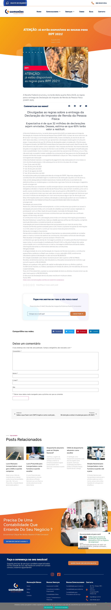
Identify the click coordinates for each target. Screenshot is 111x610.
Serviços (68, 12)
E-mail (15, 380)
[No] (108, 606)
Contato (101, 12)
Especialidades (52, 12)
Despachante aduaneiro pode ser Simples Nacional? (55, 450)
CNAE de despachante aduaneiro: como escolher (75, 450)
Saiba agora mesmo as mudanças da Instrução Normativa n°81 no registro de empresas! (98, 539)
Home (39, 12)
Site (14, 387)
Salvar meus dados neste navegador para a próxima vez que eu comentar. (38, 394)
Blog (91, 12)
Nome (15, 373)
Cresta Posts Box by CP (83, 548)
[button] (69, 106)
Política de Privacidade (61, 607)
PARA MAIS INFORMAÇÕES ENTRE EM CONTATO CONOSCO (43, 280)
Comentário (17, 351)
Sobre (81, 12)
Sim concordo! (48, 607)
